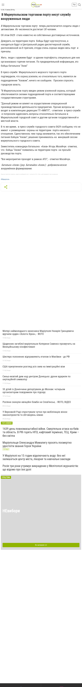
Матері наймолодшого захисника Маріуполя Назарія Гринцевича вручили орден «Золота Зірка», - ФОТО (38, 332)
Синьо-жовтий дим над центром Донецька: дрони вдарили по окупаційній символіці (36, 378)
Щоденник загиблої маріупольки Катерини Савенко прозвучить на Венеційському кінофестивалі (39, 345)
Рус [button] (74, 5)
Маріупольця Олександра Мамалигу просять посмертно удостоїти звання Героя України (37, 444)
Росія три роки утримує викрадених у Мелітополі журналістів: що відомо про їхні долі (41, 467)
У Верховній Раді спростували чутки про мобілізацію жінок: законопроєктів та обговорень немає (35, 413)
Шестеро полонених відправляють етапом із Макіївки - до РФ (36, 356)
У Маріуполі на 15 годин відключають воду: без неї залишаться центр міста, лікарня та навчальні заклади (36, 457)
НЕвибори (11, 510)
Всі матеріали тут (41, 545)
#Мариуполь (5, 179)
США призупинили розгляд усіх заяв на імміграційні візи (34, 366)
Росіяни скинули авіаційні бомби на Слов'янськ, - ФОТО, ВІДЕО (37, 402)
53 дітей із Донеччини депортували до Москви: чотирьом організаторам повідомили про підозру (34, 391)
